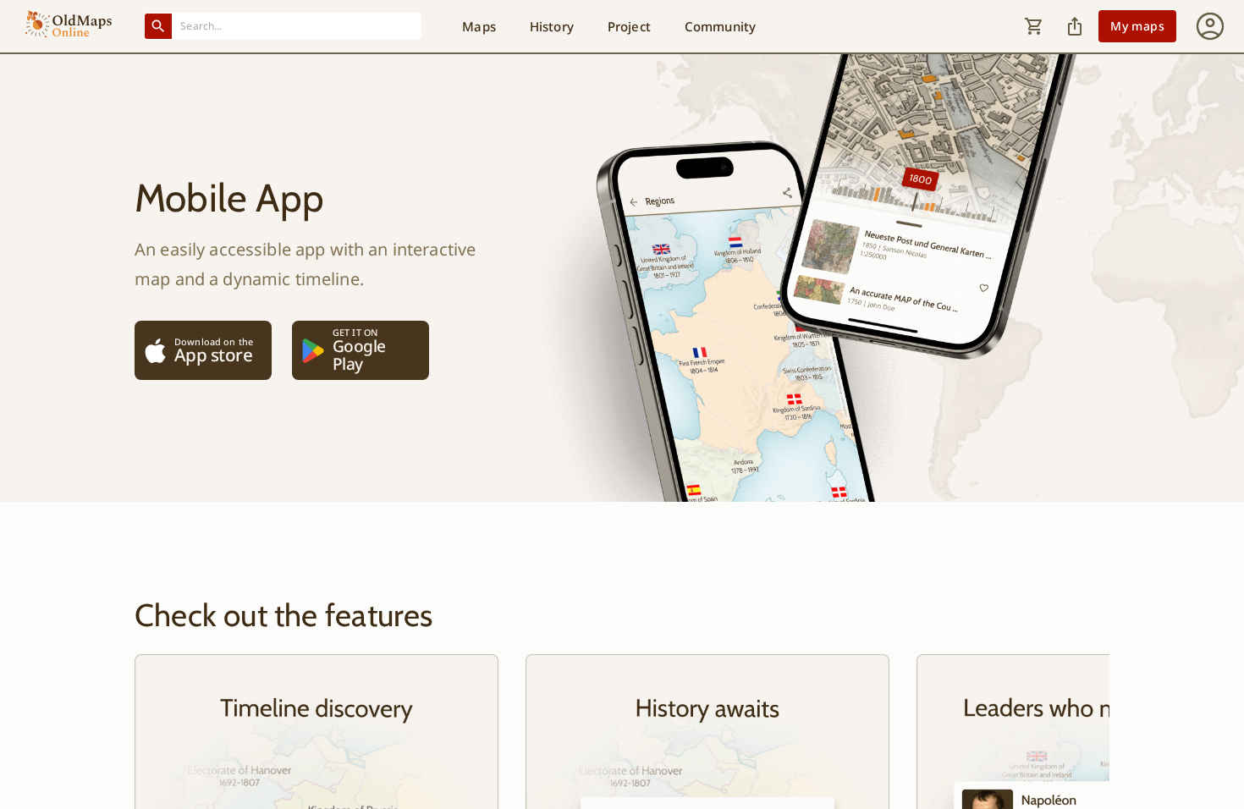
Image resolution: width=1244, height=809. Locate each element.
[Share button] (1074, 26)
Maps (479, 26)
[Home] (68, 26)
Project (629, 26)
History (552, 26)
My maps (1137, 26)
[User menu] (1210, 26)
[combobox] (297, 26)
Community (720, 26)
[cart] (1034, 26)
